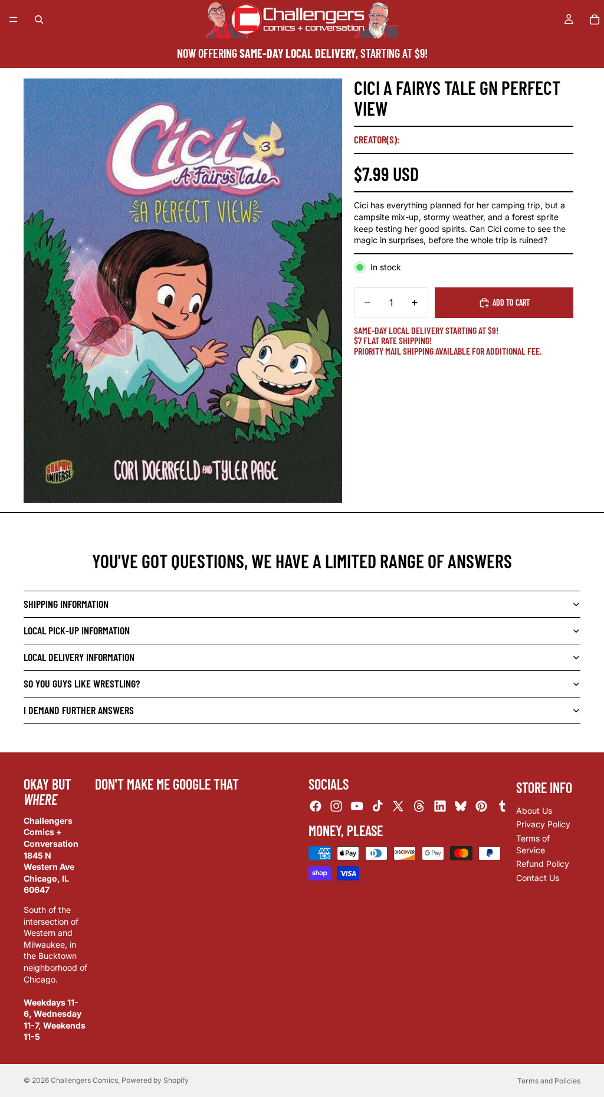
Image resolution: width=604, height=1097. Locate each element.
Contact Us (537, 877)
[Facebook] (315, 806)
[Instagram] (336, 806)
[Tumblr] (502, 806)
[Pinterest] (481, 806)
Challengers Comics (84, 1080)
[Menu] (13, 19)
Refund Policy (542, 864)
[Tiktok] (377, 806)
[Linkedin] (440, 806)
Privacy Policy (543, 824)
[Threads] (419, 806)
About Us (534, 810)
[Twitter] (398, 806)
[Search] (39, 19)
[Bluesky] (461, 806)
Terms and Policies (548, 1080)
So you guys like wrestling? (82, 683)
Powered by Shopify (155, 1080)
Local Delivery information (79, 656)
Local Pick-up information (77, 630)
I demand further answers (79, 709)
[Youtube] (357, 806)
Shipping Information (66, 603)
